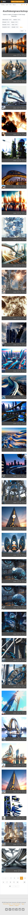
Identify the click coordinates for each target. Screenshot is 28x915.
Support (17, 905)
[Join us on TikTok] (10, 909)
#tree (14, 24)
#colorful (6, 27)
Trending (2, 4)
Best (10, 4)
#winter (16, 19)
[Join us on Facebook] (16, 909)
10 (17, 882)
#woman (6, 24)
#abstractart (6, 19)
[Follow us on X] (23, 909)
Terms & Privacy (7, 904)
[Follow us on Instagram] (20, 909)
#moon (14, 22)
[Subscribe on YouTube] (13, 909)
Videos (14, 4)
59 (24, 882)
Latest (7, 4)
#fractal (5, 22)
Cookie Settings (16, 904)
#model (15, 27)
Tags (22, 904)
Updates (11, 905)
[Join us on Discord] (6, 909)
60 (10, 886)
